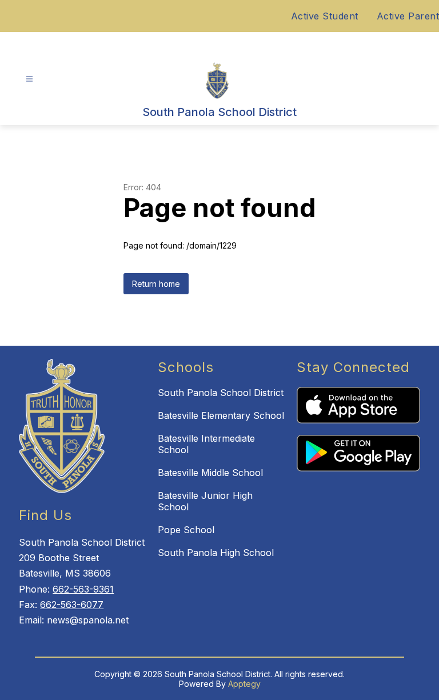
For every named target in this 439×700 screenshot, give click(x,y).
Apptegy (244, 684)
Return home (156, 284)
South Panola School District (221, 392)
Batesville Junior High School (205, 501)
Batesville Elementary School (221, 415)
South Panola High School (216, 552)
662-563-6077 (71, 604)
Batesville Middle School (210, 472)
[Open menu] (29, 79)
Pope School (186, 529)
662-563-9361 (83, 589)
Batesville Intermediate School (206, 444)
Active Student (324, 16)
